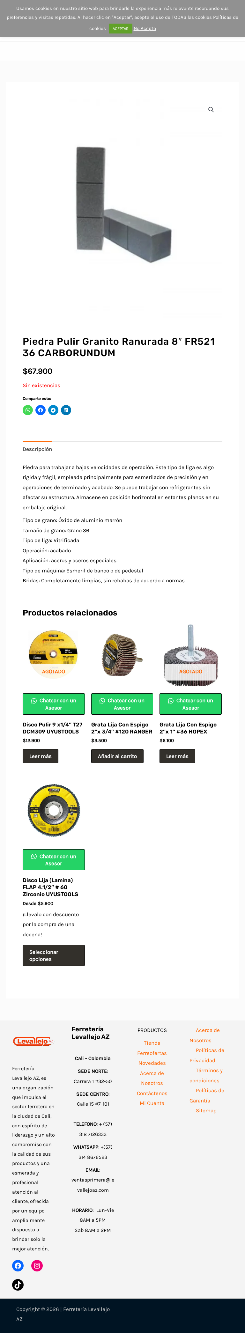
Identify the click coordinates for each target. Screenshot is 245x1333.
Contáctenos (152, 1093)
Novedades (152, 1063)
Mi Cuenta (152, 1103)
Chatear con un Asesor (57, 704)
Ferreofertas (152, 1053)
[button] (211, 109)
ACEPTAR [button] (121, 28)
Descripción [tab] (37, 449)
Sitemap (206, 1110)
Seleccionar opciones (43, 955)
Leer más (40, 756)
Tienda (152, 1043)
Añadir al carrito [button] (117, 756)
